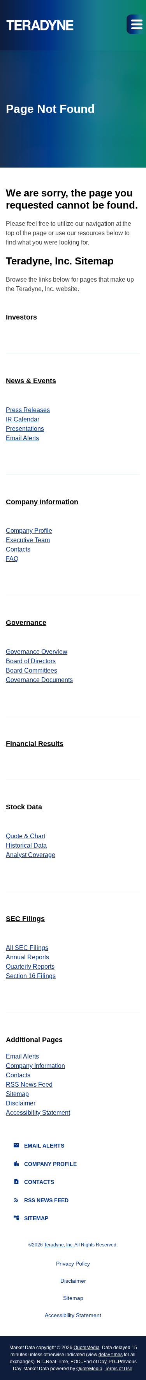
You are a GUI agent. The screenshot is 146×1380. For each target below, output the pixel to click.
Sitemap (17, 1094)
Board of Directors (31, 661)
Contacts (18, 549)
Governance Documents (39, 680)
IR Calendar (22, 419)
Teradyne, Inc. (59, 1245)
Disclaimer (20, 1103)
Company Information (42, 502)
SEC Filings (25, 919)
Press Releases (28, 410)
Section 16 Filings (31, 976)
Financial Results (34, 744)
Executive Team (28, 540)
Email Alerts (22, 438)
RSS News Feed (29, 1084)
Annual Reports (27, 957)
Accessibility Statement (38, 1112)
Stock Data (24, 807)
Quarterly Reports (30, 966)
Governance (26, 623)
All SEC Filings (27, 947)
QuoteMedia (87, 1347)
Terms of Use (118, 1368)
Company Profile (29, 530)
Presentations (25, 428)
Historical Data (26, 845)
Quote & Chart (25, 836)
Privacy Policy (73, 1263)
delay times (111, 1354)
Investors (21, 317)
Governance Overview (36, 651)
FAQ (12, 558)
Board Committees (31, 670)
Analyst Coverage (30, 855)
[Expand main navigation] (136, 24)
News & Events (31, 381)
